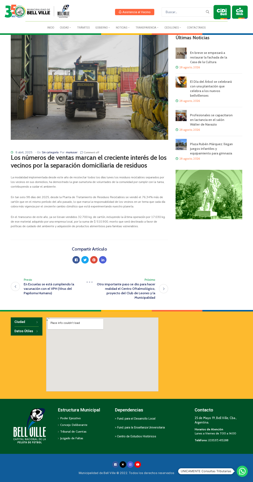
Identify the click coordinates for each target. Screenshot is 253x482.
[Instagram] (130, 464)
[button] (134, 12)
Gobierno (101, 27)
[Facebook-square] (115, 464)
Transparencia (146, 27)
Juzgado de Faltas (71, 438)
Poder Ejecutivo (70, 418)
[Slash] (89, 282)
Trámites (83, 27)
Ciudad (64, 27)
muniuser (71, 152)
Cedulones (171, 27)
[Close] (123, 464)
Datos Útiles (23, 331)
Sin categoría (50, 152)
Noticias (121, 27)
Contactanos (196, 27)
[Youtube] (137, 464)
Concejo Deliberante (73, 425)
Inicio (50, 27)
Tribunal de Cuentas (73, 431)
